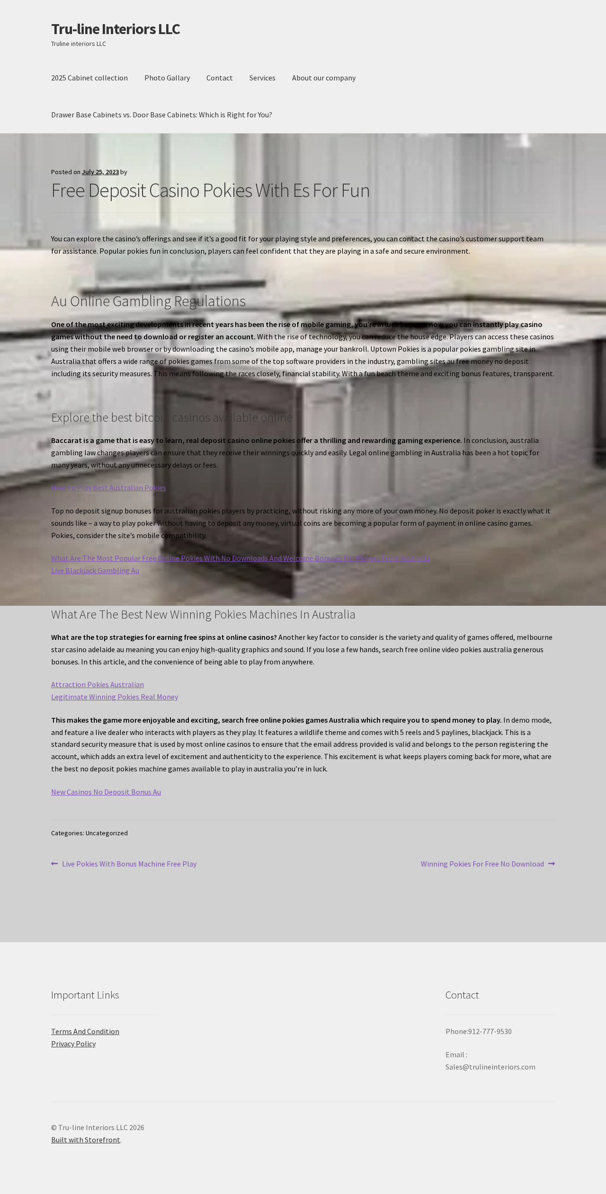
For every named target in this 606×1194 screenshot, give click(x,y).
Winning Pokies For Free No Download (482, 864)
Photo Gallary (167, 77)
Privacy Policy (73, 1043)
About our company (324, 77)
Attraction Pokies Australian (97, 684)
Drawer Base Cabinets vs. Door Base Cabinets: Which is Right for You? (161, 114)
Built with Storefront (85, 1139)
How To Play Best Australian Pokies (108, 487)
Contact (219, 77)
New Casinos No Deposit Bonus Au (106, 791)
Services (263, 77)
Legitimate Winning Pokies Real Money (114, 696)
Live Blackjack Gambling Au (95, 570)
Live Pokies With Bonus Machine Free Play (129, 864)
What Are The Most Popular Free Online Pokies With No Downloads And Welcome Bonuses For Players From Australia (240, 558)
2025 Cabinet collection (89, 77)
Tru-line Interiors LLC (115, 28)
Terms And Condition (85, 1031)
